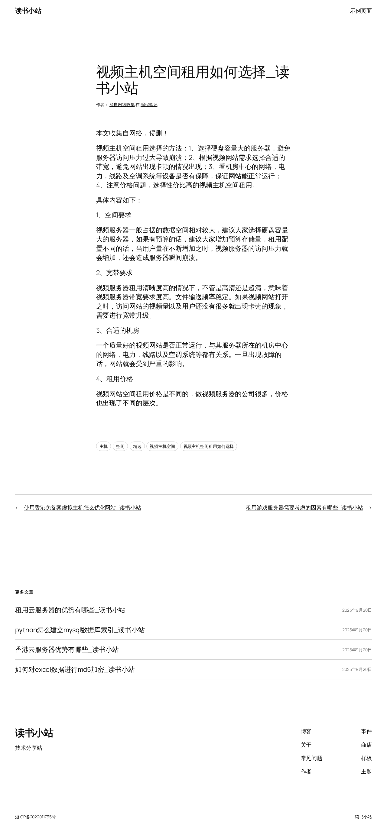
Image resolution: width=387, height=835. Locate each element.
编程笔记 (149, 104)
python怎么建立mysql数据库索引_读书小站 (80, 629)
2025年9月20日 (357, 610)
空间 (120, 446)
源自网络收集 (122, 104)
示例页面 (361, 10)
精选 (137, 446)
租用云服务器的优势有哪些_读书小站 (70, 609)
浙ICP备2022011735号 (35, 817)
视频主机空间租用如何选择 (209, 446)
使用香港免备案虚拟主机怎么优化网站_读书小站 (82, 507)
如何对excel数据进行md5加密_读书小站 (75, 669)
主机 (103, 446)
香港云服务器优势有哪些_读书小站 (67, 649)
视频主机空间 (162, 446)
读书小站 (28, 10)
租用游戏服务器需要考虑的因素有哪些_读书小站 (304, 507)
